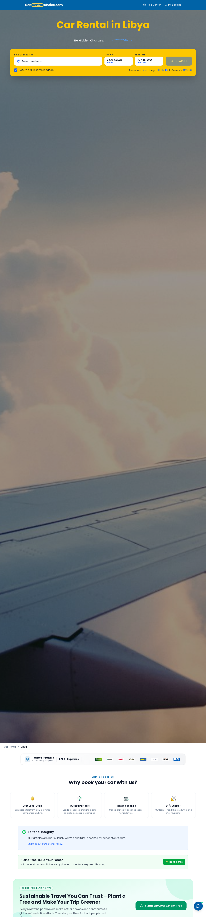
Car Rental (10, 746)
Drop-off (140, 55)
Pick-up (108, 55)
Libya (144, 70)
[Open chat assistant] (198, 906)
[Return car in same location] (15, 70)
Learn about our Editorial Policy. (45, 843)
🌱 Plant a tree (174, 861)
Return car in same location (36, 70)
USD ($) (187, 70)
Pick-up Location (23, 55)
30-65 (160, 70)
